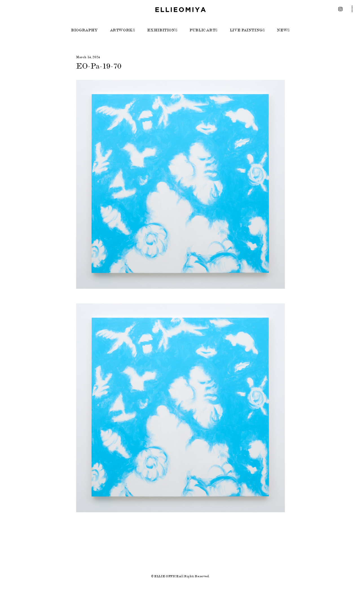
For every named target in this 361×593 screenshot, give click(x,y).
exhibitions (162, 30)
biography (84, 30)
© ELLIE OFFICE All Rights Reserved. (180, 576)
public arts (204, 30)
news (283, 30)
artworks (122, 30)
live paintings (247, 30)
